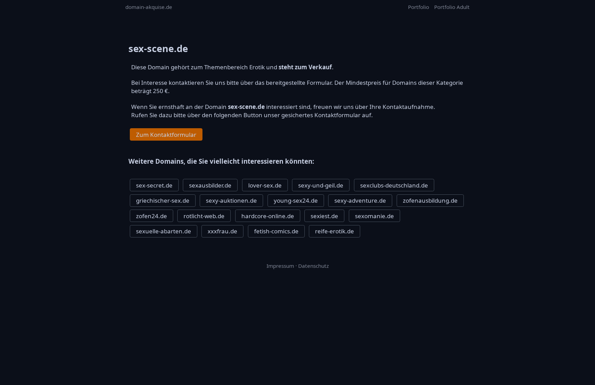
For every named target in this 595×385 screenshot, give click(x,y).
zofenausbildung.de (430, 200)
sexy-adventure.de (360, 200)
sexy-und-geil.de (320, 185)
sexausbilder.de (210, 185)
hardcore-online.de (267, 216)
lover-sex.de (265, 185)
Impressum (280, 265)
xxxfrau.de (222, 231)
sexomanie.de (374, 216)
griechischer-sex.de (162, 200)
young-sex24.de (296, 200)
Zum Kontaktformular (166, 135)
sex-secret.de (154, 185)
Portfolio (418, 6)
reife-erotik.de (334, 231)
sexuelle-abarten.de (163, 231)
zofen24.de (151, 216)
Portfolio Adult (452, 6)
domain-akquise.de (148, 6)
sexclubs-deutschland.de (394, 185)
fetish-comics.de (276, 231)
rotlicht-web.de (204, 216)
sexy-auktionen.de (231, 200)
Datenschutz (313, 265)
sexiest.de (324, 216)
